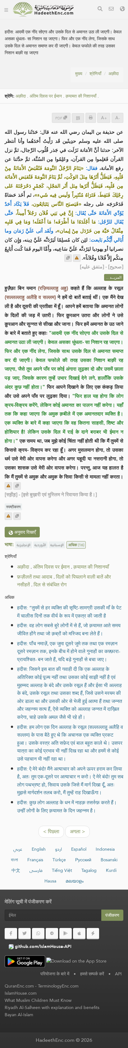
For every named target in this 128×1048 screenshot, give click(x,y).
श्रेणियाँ (95, 74)
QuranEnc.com (19, 986)
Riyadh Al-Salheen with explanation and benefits (52, 1007)
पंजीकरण (112, 915)
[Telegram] (52, 933)
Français (35, 860)
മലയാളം (75, 881)
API (118, 974)
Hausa (50, 881)
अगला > (77, 831)
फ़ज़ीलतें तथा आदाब (34, 576)
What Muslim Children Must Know (38, 1000)
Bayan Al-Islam (19, 1015)
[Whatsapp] (38, 933)
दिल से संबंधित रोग (50, 584)
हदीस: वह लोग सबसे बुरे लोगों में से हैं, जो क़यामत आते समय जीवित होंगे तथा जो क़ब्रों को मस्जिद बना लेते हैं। (69, 629)
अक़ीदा (113, 74)
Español (78, 849)
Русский (83, 860)
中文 (15, 870)
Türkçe (59, 860)
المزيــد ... (113, 277)
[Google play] (65, 933)
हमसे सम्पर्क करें (92, 974)
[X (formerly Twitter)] (24, 933)
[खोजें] (100, 9)
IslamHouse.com (21, 993)
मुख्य (78, 74)
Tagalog (89, 870)
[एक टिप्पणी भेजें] (76, 258)
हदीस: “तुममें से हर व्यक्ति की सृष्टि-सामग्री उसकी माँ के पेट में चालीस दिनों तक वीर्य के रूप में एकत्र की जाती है (69, 611)
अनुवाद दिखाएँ (24, 532)
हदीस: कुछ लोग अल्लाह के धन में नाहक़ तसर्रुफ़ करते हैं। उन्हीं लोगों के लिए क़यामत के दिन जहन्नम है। (67, 806)
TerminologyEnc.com (58, 986)
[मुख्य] (6, 9)
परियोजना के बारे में (54, 974)
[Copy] (68, 258)
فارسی (36, 870)
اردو (58, 849)
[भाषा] (122, 9)
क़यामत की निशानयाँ (81, 96)
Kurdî (111, 870)
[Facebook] (11, 933)
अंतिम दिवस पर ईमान (46, 96)
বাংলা (14, 860)
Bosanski (109, 860)
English (39, 849)
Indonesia (105, 849)
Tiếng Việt (62, 870)
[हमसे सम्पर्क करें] (111, 9)
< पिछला (51, 831)
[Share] (78, 118)
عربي (17, 849)
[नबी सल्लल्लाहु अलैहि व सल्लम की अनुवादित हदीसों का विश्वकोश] (43, 9)
